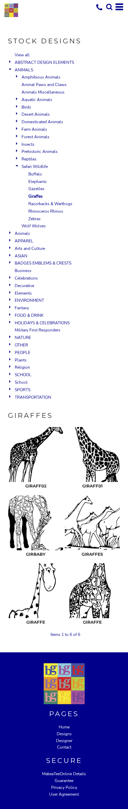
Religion (22, 367)
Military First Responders (37, 330)
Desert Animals (36, 114)
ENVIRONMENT (29, 300)
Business (23, 270)
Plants (21, 360)
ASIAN (21, 256)
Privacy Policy (64, 787)
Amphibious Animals (41, 77)
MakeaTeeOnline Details (64, 774)
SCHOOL (23, 375)
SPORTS (22, 390)
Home (64, 727)
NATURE (23, 337)
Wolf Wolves (34, 226)
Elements (23, 293)
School (21, 382)
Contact (64, 747)
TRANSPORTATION (33, 397)
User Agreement (64, 794)
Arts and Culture (30, 248)
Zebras (34, 219)
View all (22, 55)
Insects (28, 144)
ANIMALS (24, 70)
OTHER (21, 345)
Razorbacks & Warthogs (50, 204)
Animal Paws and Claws (44, 84)
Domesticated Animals (42, 122)
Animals (22, 233)
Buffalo (35, 174)
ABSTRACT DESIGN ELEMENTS (44, 62)
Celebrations (26, 278)
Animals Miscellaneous (43, 92)
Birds (26, 107)
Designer (64, 740)
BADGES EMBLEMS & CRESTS (43, 263)
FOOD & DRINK (29, 315)
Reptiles (29, 159)
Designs (64, 734)
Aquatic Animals (37, 99)
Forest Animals (35, 137)
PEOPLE (22, 352)
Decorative (24, 285)
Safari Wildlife (35, 166)
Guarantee (64, 780)
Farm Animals (34, 129)
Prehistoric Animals (40, 151)
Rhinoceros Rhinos (45, 211)
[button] (109, 6)
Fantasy (22, 308)
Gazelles (36, 188)
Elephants (37, 181)
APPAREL (24, 241)
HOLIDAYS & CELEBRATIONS (42, 323)
